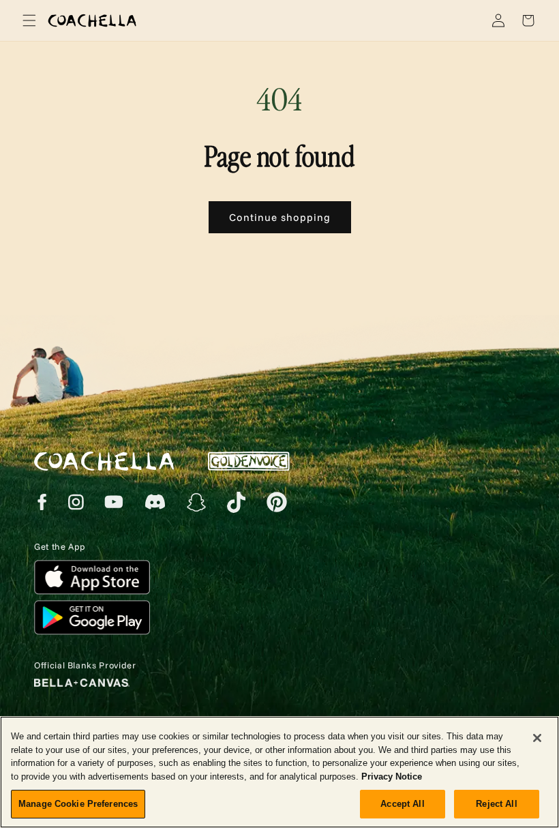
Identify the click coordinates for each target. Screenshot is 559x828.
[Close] (537, 738)
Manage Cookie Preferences (78, 804)
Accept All (402, 804)
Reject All (496, 804)
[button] (27, 20)
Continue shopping (280, 217)
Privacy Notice (391, 776)
